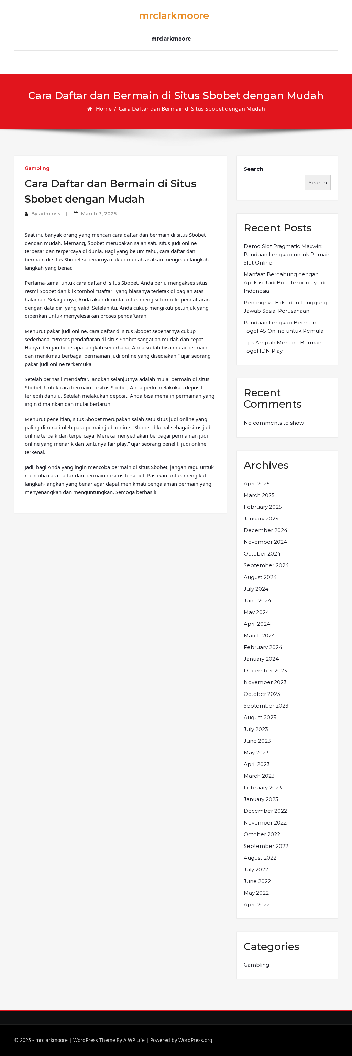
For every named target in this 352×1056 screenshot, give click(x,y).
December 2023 (265, 670)
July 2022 (256, 869)
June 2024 (257, 600)
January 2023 (261, 799)
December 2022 (265, 811)
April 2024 (257, 624)
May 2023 (256, 752)
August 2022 (260, 857)
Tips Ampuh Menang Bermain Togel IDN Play (283, 346)
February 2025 (263, 507)
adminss (49, 214)
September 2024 (266, 565)
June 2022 (257, 881)
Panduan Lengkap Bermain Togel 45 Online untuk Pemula (283, 326)
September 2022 (266, 846)
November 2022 (265, 822)
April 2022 (257, 904)
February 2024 (263, 647)
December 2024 (265, 530)
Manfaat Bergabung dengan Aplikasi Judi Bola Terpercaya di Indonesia (285, 282)
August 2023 (260, 717)
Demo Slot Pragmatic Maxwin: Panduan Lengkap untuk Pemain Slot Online (287, 254)
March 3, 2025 (99, 214)
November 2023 (265, 682)
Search (253, 168)
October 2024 (262, 553)
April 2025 (257, 483)
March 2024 (259, 635)
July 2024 (256, 588)
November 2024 (265, 542)
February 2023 (263, 787)
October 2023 (262, 694)
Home (104, 108)
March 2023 (259, 776)
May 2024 (256, 612)
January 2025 (261, 518)
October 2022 (262, 834)
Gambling (37, 168)
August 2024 (260, 577)
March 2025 (259, 495)
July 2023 (256, 729)
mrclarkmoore (174, 15)
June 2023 (257, 740)
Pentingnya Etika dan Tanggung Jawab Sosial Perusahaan (285, 306)
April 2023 (257, 764)
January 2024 (261, 659)
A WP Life (134, 1040)
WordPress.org (195, 1040)
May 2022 (256, 893)
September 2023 (266, 705)
